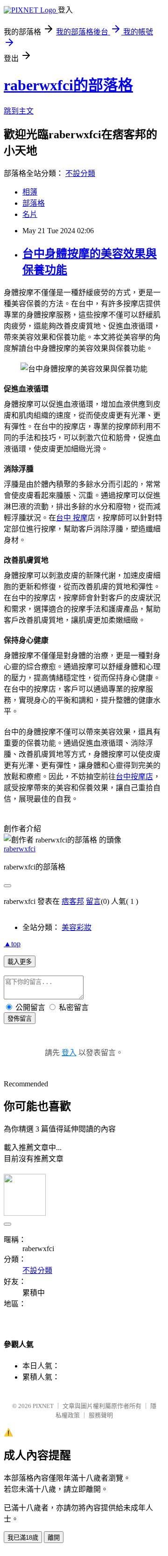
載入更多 (19, 961)
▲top (12, 944)
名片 (29, 214)
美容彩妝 (76, 927)
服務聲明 (101, 1415)
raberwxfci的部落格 (68, 85)
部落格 (33, 203)
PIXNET (43, 1405)
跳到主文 (19, 111)
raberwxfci (19, 849)
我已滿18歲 (22, 1537)
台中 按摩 (72, 517)
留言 (93, 901)
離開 (54, 1537)
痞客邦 (73, 901)
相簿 (29, 192)
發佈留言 (19, 1018)
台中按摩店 (134, 776)
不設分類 (80, 173)
